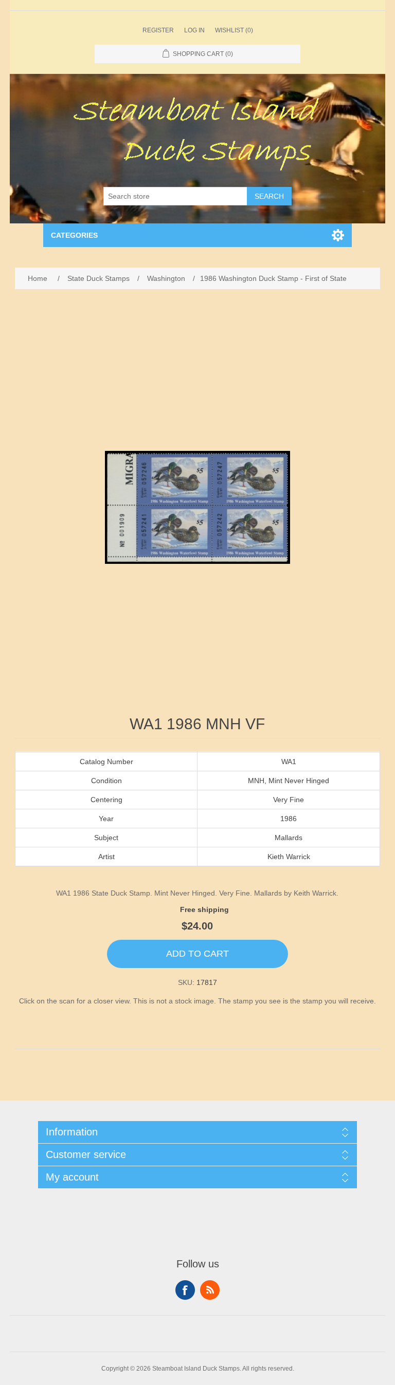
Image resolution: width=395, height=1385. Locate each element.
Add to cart (197, 953)
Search (269, 196)
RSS (210, 1290)
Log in (194, 30)
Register (158, 30)
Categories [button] (74, 235)
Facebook (185, 1290)
